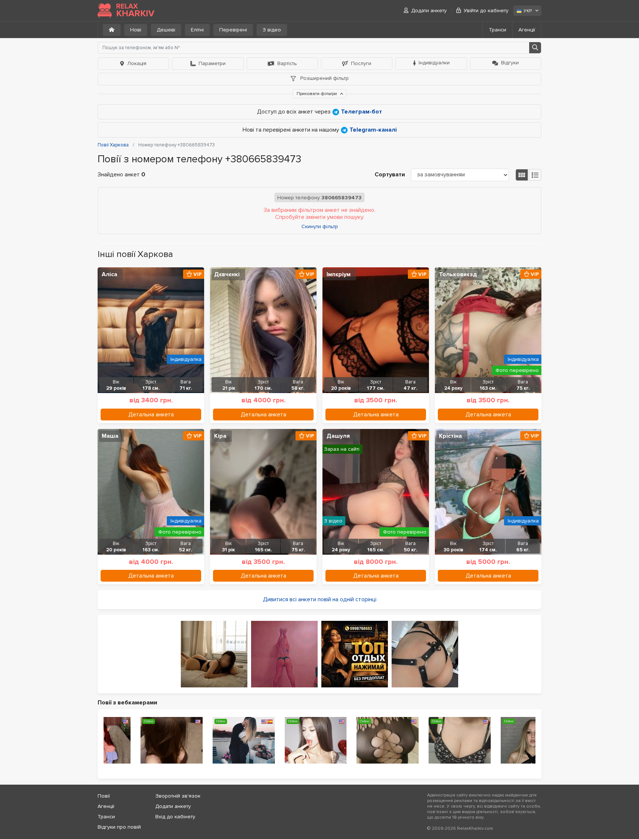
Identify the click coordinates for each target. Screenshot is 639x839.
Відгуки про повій (119, 827)
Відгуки (510, 63)
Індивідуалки (434, 63)
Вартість (287, 63)
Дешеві (166, 30)
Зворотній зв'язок (177, 796)
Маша (110, 436)
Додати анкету (429, 10)
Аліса (109, 274)
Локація (136, 63)
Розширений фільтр (324, 78)
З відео (272, 30)
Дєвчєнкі (227, 274)
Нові (135, 30)
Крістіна (450, 436)
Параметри (212, 63)
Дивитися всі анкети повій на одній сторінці (319, 599)
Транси (497, 30)
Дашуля (338, 436)
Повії (104, 796)
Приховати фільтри (317, 94)
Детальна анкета (151, 414)
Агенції (526, 30)
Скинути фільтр (319, 227)
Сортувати (390, 174)
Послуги (361, 63)
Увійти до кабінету (486, 10)
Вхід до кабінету (175, 816)
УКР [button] (528, 11)
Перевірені (233, 30)
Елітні (197, 30)
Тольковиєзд (458, 274)
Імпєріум (339, 274)
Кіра (220, 436)
